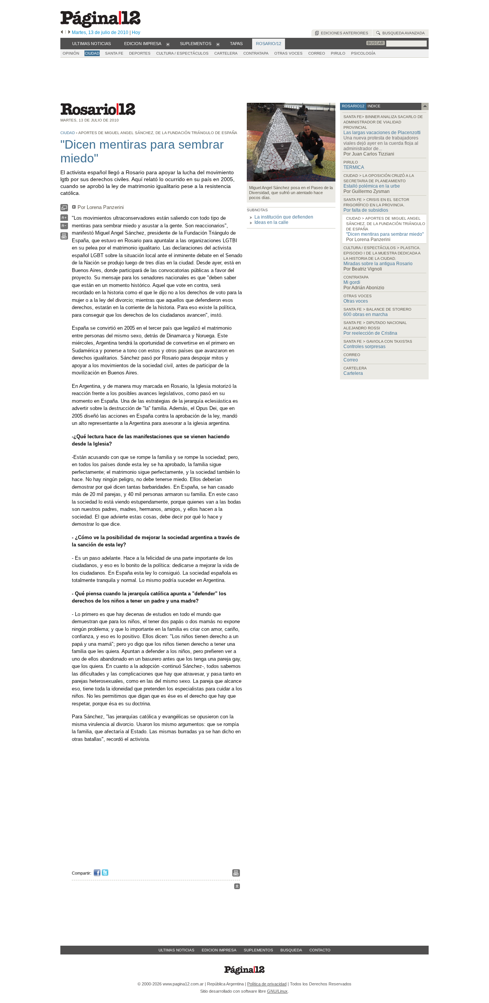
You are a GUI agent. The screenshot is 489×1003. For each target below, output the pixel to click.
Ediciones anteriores (343, 33)
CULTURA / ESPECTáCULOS (182, 53)
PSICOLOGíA (363, 53)
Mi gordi (351, 282)
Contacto (319, 950)
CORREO (316, 53)
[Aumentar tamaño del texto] (64, 219)
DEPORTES (140, 53)
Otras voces (355, 301)
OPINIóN (71, 53)
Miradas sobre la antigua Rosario (378, 263)
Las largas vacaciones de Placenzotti (382, 132)
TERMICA (353, 167)
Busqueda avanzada (402, 33)
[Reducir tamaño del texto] (64, 227)
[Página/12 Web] (100, 26)
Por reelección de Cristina (370, 333)
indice (373, 106)
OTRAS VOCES (288, 53)
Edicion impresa (219, 950)
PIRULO (338, 53)
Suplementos (258, 950)
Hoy (136, 32)
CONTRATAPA (256, 53)
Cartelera (353, 373)
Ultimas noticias (176, 950)
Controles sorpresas (364, 346)
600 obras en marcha (365, 314)
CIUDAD (92, 53)
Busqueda (291, 950)
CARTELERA (226, 53)
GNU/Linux (277, 991)
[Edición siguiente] (69, 32)
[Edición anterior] (61, 32)
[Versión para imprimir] (64, 238)
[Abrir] (167, 44)
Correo (350, 360)
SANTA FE (114, 53)
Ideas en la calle (271, 222)
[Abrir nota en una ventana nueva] (64, 209)
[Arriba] (237, 887)
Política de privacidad (267, 984)
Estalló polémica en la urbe (371, 186)
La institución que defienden (283, 217)
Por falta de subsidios (365, 210)
